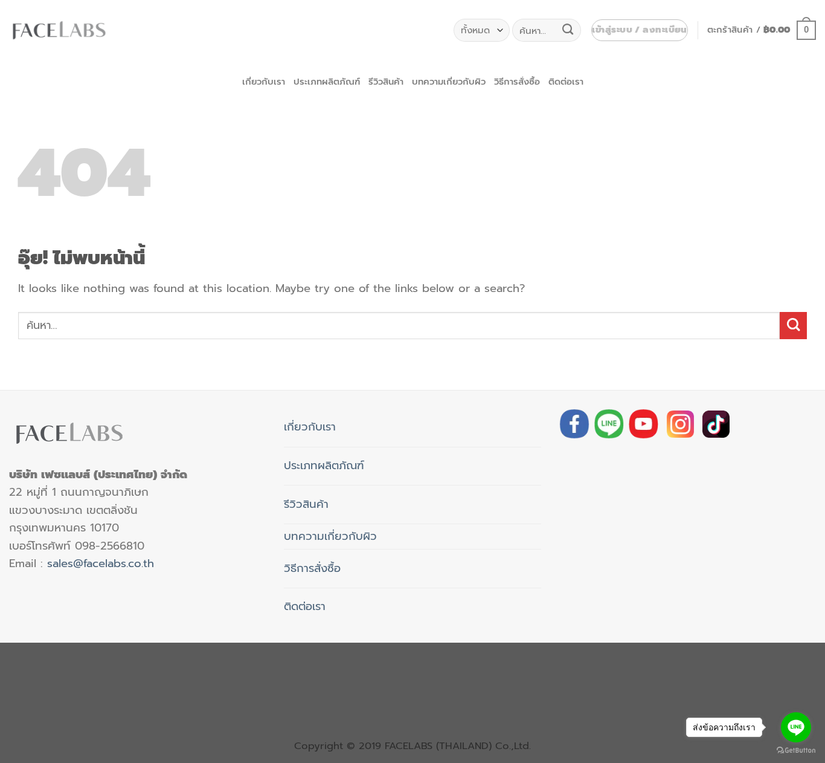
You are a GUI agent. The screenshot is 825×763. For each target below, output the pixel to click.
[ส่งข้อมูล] (568, 30)
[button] (639, 30)
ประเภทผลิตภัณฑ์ (327, 81)
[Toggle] (349, 422)
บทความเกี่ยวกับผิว (449, 81)
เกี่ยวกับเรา (263, 81)
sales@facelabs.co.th (100, 563)
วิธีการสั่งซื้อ (517, 81)
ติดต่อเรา (565, 81)
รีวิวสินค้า (385, 81)
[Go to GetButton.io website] (796, 751)
